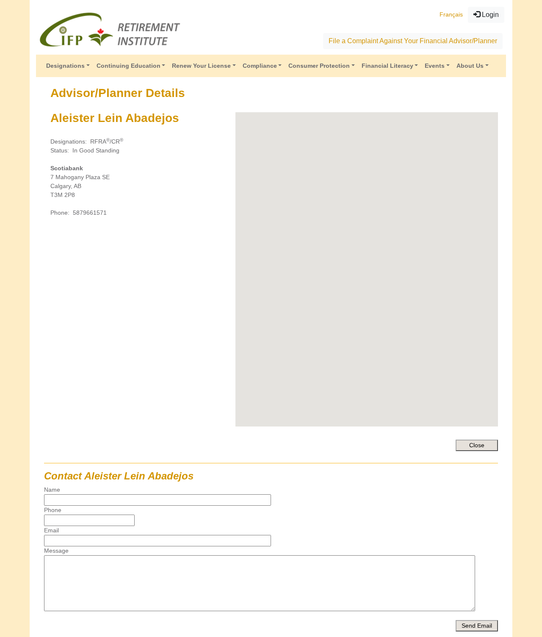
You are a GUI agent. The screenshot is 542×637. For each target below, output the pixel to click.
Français (451, 14)
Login (489, 14)
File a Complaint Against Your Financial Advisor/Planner (413, 40)
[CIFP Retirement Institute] (110, 29)
